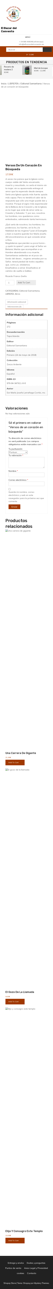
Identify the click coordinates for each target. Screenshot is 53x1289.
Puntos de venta (13, 1268)
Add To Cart (24, 282)
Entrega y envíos (16, 1263)
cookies (20, 1273)
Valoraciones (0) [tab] (14, 307)
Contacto (31, 1273)
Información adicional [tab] (16, 302)
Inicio (3, 83)
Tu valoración (16, 455)
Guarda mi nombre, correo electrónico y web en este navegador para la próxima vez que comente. (26, 497)
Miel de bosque (40, 68)
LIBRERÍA (13, 83)
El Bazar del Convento (9, 30)
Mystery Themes (41, 1283)
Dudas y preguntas (36, 1263)
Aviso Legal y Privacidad (36, 1268)
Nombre (13, 471)
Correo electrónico (18, 480)
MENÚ (27, 37)
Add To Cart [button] (13, 762)
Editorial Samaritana (31, 83)
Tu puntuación (15, 449)
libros (17, 294)
